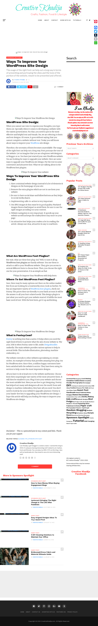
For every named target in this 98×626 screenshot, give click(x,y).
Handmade (70, 392)
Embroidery (88, 386)
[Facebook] (96, 27)
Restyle (91, 413)
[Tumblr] (96, 35)
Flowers (79, 388)
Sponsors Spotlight (77, 417)
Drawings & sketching (77, 386)
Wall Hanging (89, 421)
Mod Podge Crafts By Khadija (81, 401)
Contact (54, 20)
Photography (70, 408)
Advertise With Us (48, 612)
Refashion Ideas (82, 413)
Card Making (86, 378)
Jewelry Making (87, 397)
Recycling (71, 413)
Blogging (78, 378)
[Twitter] (96, 31)
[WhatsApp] (96, 43)
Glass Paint (73, 390)
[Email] (96, 39)
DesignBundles (50, 345)
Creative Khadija (19, 79)
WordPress (35, 143)
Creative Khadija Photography (78, 382)
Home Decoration (80, 394)
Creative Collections (75, 381)
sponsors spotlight (35, 439)
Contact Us (36, 612)
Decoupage (86, 383)
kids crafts (71, 399)
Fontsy (9, 339)
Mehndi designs (82, 399)
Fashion (73, 388)
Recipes (89, 410)
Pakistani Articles (73, 406)
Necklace (91, 401)
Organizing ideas (83, 403)
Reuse (69, 415)
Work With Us (65, 20)
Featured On (61, 612)
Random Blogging (76, 410)
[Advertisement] (49, 36)
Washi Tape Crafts (71, 423)
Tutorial (78, 420)
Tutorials (77, 20)
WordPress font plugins (41, 289)
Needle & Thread (71, 403)
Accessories (71, 378)
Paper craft (86, 406)
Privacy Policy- (72, 612)
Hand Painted (81, 392)
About (46, 20)
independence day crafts (73, 397)
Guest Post (82, 390)
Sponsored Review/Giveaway (81, 415)
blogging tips (23, 439)
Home (40, 20)
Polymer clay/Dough (82, 408)
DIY (68, 385)
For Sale (85, 388)
